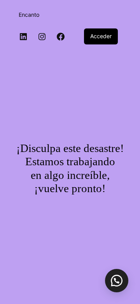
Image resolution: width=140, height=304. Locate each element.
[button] (116, 280)
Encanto (29, 14)
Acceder (101, 36)
